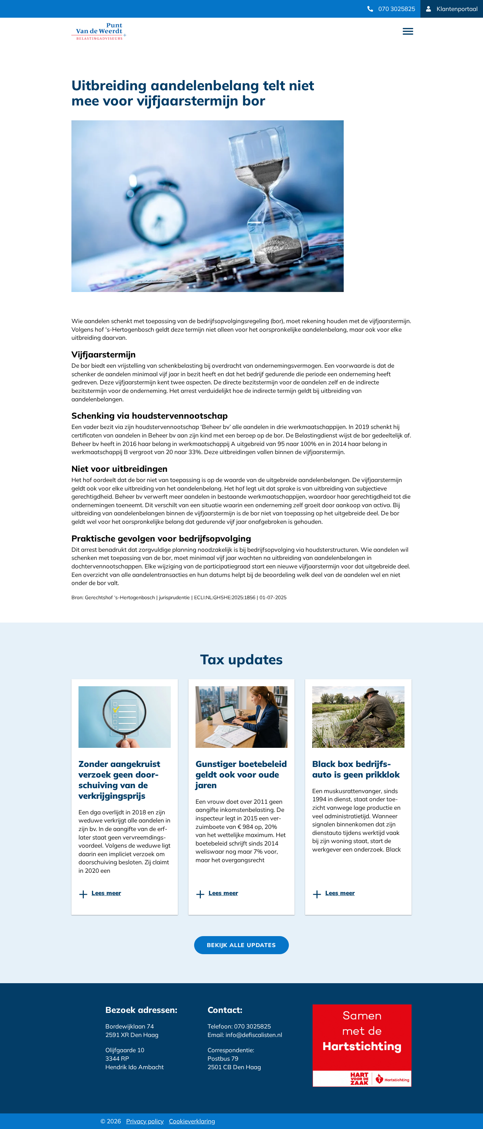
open (408, 31)
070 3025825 (396, 8)
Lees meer (106, 892)
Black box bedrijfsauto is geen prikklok (356, 769)
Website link (99, 31)
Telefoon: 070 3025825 (239, 1026)
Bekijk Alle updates (241, 945)
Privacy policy (145, 1121)
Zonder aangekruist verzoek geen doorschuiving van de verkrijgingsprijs (119, 779)
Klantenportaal (457, 8)
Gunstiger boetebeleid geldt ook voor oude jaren (241, 774)
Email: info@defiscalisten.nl (245, 1034)
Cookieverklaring (192, 1121)
